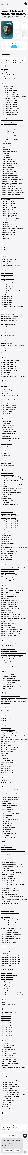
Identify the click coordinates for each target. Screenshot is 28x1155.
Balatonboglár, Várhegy (7, 88)
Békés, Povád (4, 128)
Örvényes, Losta (5, 710)
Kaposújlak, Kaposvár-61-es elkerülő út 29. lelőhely (11, 485)
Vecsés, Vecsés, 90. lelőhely (8, 1057)
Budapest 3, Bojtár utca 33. (8, 205)
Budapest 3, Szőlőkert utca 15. (9, 226)
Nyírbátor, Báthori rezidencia (8, 676)
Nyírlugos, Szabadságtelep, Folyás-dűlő (11, 686)
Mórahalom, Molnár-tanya (8, 627)
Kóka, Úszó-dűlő (5, 531)
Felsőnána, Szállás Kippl (7, 343)
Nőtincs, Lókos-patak (6, 665)
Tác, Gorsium (4, 950)
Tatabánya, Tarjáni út (6, 973)
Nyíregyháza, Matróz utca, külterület (10, 680)
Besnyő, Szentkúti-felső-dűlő (9, 124)
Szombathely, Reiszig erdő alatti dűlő (11, 934)
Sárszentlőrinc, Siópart (7, 809)
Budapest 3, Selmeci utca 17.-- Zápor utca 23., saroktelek (12, 221)
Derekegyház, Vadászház (7, 279)
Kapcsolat (22, 1127)
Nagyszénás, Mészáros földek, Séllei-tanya (12, 657)
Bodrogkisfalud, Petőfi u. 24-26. (9, 139)
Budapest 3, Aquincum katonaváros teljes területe (10, 195)
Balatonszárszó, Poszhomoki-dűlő (10, 108)
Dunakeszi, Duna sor (6, 296)
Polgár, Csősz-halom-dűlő (8, 764)
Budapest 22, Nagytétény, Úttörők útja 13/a (12, 192)
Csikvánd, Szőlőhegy (6, 261)
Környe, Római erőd (6, 549)
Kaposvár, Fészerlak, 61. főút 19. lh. (10, 490)
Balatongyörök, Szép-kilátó (8, 92)
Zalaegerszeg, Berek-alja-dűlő (9, 1084)
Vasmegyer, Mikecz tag (7, 1055)
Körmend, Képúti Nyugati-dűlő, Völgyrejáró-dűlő (14, 547)
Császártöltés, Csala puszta (8, 259)
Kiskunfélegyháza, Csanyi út (8, 514)
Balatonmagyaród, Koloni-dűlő (9, 100)
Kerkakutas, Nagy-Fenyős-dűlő (9, 508)
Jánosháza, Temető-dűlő (7, 465)
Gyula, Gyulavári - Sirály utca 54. (10, 401)
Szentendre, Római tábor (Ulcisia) (10, 894)
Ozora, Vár (3, 720)
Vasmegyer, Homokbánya (8, 1049)
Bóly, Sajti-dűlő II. (5, 153)
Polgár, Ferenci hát (6, 766)
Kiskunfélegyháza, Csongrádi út (9, 516)
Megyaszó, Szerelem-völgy (8, 596)
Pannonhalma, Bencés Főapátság (10, 747)
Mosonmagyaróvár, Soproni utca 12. (10, 633)
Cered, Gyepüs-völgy (6, 251)
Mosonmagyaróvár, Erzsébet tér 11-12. (11, 631)
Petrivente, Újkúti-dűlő (7, 760)
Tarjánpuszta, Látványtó (7, 967)
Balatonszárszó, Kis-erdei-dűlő (9, 104)
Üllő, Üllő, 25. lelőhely (6, 1030)
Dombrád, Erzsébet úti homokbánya (10, 287)
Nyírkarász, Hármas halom (8, 682)
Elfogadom (17, 1150)
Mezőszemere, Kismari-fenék (9, 606)
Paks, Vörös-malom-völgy (8, 741)
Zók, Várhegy (4, 1106)
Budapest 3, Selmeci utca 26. (9, 224)
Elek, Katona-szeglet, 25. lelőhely (10, 316)
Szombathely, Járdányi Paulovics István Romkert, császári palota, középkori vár (11, 927)
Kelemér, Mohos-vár (6, 502)
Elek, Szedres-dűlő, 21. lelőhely (9, 320)
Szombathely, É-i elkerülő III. (8, 923)
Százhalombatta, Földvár (7, 874)
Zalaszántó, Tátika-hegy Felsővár (10, 1096)
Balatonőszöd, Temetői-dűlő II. (9, 102)
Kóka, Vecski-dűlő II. (6, 541)
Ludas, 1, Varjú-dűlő (6, 581)
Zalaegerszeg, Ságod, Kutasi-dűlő (10, 1092)
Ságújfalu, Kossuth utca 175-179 (9, 789)
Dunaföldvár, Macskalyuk (7, 294)
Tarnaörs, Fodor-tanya (7, 969)
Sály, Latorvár (4, 801)
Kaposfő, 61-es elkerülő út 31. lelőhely (11, 477)
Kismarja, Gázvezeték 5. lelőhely (9, 527)
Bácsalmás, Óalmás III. (7, 116)
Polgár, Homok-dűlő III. (7, 770)
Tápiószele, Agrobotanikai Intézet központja (12, 955)
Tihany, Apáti (4, 981)
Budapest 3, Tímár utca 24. (8, 230)
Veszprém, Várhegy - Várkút (8, 1061)
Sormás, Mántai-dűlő (6, 853)
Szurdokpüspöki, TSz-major (8, 942)
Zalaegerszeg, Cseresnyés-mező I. (10, 1086)
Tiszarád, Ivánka (5, 989)
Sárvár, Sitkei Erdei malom (8, 827)
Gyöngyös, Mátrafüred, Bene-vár (10, 392)
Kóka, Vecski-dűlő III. (6, 539)
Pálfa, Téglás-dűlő (6, 745)
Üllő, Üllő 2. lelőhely (6, 1026)
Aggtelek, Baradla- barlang (8, 73)
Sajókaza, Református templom (9, 791)
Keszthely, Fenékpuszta (7, 510)
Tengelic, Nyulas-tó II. (7, 977)
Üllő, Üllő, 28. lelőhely (6, 1035)
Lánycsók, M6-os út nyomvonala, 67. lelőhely (13, 567)
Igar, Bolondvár (5, 453)
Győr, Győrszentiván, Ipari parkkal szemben (12, 396)
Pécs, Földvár (4, 753)
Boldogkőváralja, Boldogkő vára (9, 151)
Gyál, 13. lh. (4, 386)
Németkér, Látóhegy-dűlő (7, 661)
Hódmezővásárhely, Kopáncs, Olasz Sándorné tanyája (10, 435)
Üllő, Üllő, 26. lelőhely (6, 1031)
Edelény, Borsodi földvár (7, 314)
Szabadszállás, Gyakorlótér (8, 862)
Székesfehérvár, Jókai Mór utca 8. (10, 890)
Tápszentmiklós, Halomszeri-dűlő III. (10, 961)
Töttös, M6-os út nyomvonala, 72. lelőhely (12, 994)
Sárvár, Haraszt (5, 821)
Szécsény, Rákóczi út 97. (7, 880)
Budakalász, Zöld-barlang (8, 167)
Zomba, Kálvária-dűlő (7, 1108)
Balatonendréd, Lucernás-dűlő (9, 90)
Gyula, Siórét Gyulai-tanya (8, 403)
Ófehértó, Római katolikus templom (10, 696)
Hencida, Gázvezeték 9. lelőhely (9, 431)
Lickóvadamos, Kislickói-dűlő (9, 575)
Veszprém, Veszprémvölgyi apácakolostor (12, 1063)
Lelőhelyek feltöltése (7, 1127)
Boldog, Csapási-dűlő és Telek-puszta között (13, 141)
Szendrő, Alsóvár (5, 892)
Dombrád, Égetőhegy (6, 285)
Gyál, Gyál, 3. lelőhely (6, 388)
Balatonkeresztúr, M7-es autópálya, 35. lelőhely (13, 96)
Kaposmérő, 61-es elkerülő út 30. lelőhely (12, 479)
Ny (15, 60)
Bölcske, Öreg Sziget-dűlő (8, 161)
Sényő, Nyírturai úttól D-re (8, 837)
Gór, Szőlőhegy (5, 374)
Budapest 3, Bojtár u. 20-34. (8, 203)
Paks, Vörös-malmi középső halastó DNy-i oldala (14, 739)
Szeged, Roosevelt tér (7, 886)
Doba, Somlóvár (5, 281)
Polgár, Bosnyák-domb (7, 762)
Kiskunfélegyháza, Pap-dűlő (8, 518)
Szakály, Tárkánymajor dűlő (8, 870)
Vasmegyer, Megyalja (7, 1051)
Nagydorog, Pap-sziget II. (8, 647)
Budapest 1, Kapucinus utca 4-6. (9, 175)
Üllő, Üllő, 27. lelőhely (6, 1033)
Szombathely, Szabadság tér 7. (9, 936)
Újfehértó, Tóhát (5, 1002)
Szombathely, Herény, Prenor (8, 925)
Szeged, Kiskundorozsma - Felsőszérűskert (12, 884)
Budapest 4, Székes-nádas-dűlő (9, 232)
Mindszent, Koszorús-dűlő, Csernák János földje (14, 608)
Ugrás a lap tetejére (5, 65)
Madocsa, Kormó (5, 588)
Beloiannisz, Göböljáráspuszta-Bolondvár (12, 120)
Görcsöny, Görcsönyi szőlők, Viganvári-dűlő (13, 376)
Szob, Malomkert (5, 917)
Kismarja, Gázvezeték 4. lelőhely (9, 526)
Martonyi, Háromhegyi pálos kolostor (11, 592)
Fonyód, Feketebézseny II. (8, 351)
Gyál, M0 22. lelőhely (6, 390)
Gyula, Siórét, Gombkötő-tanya (9, 407)
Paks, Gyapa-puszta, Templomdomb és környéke (14, 734)
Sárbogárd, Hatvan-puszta (8, 803)
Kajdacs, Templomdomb (7, 475)
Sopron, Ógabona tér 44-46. (8, 849)
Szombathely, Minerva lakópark (9, 932)
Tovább (19, 1147)
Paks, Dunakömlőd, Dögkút (8, 730)
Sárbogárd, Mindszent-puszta (9, 805)
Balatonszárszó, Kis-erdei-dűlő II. (10, 106)
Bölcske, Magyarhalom (7, 159)
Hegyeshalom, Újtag (6, 427)
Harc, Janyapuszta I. (6, 423)
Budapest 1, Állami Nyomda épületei (10, 173)
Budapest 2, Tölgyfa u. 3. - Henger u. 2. (11, 190)
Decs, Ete (3, 277)
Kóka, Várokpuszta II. (6, 535)
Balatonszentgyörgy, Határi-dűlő (9, 110)
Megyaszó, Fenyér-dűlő (7, 594)
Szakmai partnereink (16, 1125)
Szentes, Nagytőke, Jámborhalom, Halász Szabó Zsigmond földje (14, 900)
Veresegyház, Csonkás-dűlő (8, 1059)
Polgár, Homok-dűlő (6, 768)
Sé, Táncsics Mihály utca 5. (8, 835)
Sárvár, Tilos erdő (5, 831)
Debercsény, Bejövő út (7, 275)
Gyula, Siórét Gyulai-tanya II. (8, 405)
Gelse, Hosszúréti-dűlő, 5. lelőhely (10, 368)
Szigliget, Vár (4, 905)
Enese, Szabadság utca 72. (8, 324)
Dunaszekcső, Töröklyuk (7, 304)
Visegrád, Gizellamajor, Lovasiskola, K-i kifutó (13, 1067)
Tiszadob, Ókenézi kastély (8, 987)
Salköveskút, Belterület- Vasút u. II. (10, 799)
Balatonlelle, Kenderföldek (8, 98)
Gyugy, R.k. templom (6, 397)
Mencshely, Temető (6, 598)
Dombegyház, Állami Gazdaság (9, 283)
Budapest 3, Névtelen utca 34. (9, 213)
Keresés (4, 1129)
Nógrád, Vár (4, 663)
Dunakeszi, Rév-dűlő (6, 298)
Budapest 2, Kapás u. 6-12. (8, 186)
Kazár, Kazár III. (5, 496)
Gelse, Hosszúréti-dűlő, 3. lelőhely (10, 364)
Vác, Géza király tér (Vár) (7, 1045)
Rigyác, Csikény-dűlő (6, 782)
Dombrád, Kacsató (6, 289)
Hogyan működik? (6, 1125)
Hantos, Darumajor (6, 421)
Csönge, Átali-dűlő (6, 263)
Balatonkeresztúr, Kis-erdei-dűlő (9, 94)
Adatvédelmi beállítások (25, 1152)
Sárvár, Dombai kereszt (7, 815)
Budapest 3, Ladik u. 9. (7, 209)
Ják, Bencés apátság (6, 463)
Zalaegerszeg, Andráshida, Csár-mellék (11, 1080)
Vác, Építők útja (5, 1043)
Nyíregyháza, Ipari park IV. (8, 678)
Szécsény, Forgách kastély (8, 876)
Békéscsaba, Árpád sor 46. (8, 130)
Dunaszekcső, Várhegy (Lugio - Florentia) (12, 306)
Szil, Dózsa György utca (7, 911)
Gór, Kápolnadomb (6, 372)
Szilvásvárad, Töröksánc (7, 915)
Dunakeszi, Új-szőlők (6, 300)
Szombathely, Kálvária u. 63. (8, 930)
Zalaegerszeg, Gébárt (7, 1088)
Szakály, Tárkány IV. (6, 868)
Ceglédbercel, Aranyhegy (8, 247)
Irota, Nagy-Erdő (5, 455)
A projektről (15, 1127)
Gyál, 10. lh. (4, 384)
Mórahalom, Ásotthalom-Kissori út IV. (11, 614)
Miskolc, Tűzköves (6, 610)
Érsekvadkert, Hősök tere (7, 335)
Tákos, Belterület (5, 951)
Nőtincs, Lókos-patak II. (7, 666)
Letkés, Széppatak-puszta (8, 573)
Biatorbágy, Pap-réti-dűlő (7, 138)
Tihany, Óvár (4, 985)
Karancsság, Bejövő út (7, 494)
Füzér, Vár (3, 353)
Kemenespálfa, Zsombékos (8, 506)
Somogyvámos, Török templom (9, 845)
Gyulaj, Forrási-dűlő (6, 413)
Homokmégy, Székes (6, 444)
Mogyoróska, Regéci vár (7, 612)
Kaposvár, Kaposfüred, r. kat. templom (11, 492)
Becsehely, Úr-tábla (6, 118)
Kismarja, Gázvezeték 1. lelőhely (9, 520)
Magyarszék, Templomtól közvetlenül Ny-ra (12, 590)
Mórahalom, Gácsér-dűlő (7, 625)
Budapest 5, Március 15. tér (8, 234)
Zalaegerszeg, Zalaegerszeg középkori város (13, 1094)
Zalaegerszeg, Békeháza (7, 1082)
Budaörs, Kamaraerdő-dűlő (8, 171)
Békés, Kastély (5, 126)
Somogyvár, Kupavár (6, 847)
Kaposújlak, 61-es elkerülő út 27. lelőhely (11, 481)
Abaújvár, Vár (4, 69)
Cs (8, 57)
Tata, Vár (3, 971)
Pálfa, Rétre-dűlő (5, 743)
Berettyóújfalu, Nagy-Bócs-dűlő (9, 122)
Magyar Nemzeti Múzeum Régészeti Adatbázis (10, 16)
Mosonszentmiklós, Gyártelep (9, 635)
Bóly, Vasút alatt (5, 155)
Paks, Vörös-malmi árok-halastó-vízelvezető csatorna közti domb (13, 736)
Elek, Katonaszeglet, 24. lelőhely (9, 318)
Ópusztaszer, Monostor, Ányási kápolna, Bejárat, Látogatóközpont (14, 698)
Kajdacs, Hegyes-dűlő (7, 473)
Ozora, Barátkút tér (6, 718)
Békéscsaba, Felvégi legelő (8, 132)
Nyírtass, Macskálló (6, 688)
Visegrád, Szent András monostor (10, 1069)
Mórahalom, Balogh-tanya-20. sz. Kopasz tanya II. (12, 620)
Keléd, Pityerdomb (6, 498)
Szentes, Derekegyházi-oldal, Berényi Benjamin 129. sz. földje (14, 896)
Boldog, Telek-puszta (6, 147)
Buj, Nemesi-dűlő (5, 240)
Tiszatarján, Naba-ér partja (8, 990)
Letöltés (14, 46)
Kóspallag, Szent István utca (8, 553)
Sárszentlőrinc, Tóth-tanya (8, 811)
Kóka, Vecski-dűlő (5, 537)
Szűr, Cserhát (4, 940)
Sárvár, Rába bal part (6, 825)
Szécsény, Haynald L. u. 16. (8, 878)
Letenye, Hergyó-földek (7, 571)
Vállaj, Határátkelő (6, 1047)
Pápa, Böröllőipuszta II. (7, 751)
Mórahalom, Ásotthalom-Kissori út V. (10, 616)
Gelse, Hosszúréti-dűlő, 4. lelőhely (10, 366)
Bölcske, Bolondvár (6, 157)
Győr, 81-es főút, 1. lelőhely (8, 394)
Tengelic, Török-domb (7, 979)
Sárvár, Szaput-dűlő (6, 829)
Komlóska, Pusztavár (6, 545)
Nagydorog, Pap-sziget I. (7, 645)
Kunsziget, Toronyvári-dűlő (8, 557)
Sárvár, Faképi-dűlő (6, 817)
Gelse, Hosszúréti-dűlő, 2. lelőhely (10, 362)
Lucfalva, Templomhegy (7, 579)
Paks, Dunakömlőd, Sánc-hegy (9, 732)
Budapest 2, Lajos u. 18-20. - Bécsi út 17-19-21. (13, 188)
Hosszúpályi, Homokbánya (8, 446)
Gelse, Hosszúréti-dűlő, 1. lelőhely (10, 360)
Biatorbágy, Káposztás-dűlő (8, 135)
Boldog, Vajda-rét (5, 149)
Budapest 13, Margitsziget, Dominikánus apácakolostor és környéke (11, 183)
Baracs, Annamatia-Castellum (9, 114)
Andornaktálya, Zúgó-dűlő (8, 79)
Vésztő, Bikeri (4, 1065)
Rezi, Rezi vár (4, 780)
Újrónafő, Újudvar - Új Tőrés (8, 1004)
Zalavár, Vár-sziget (6, 1098)
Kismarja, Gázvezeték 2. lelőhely (9, 522)
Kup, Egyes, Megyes (6, 559)
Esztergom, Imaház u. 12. (7, 328)
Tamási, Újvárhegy (6, 953)
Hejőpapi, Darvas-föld (7, 429)
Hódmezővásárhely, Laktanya (9, 442)
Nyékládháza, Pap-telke (7, 674)
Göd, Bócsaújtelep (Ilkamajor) (9, 370)
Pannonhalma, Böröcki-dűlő (8, 749)
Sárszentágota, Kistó (6, 807)
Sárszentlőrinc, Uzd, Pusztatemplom (10, 813)
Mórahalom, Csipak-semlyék (8, 623)
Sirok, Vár (3, 841)
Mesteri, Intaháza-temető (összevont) (11, 600)
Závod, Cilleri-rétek (6, 1102)
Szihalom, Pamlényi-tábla (8, 907)
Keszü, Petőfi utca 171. (7, 512)
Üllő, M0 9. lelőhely (6, 1022)
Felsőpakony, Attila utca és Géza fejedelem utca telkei (12, 346)
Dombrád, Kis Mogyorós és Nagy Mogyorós (12, 290)
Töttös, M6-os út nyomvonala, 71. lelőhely (12, 992)
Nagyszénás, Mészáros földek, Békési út (12, 655)
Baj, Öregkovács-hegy (7, 86)
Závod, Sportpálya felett (7, 1104)
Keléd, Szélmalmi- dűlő (7, 500)
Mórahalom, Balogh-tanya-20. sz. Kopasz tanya (13, 618)
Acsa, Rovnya (4, 71)
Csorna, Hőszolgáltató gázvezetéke (10, 265)
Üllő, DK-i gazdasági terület (8, 1012)
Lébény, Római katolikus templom (10, 569)
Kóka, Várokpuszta (6, 533)
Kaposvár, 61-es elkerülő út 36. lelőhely (11, 488)
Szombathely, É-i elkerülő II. (8, 921)
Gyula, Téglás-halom (6, 411)
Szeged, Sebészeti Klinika (8, 888)
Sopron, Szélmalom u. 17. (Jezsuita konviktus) (13, 851)
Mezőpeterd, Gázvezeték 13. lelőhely (10, 602)
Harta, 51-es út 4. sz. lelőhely (8, 425)
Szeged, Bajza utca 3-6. (7, 882)
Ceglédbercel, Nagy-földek (8, 249)
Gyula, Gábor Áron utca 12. (8, 399)
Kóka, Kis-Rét (4, 529)
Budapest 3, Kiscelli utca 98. (8, 207)
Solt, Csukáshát (5, 843)
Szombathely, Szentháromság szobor (11, 938)
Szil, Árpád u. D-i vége (7, 909)
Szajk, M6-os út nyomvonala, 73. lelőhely (12, 864)
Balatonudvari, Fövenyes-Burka (9, 112)
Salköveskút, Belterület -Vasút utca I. (11, 797)
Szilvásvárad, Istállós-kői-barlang (10, 913)
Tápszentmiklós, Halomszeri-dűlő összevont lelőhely (10, 964)
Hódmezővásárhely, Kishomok (9, 433)
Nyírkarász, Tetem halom (7, 684)
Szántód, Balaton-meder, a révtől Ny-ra (11, 872)
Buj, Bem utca (4, 236)
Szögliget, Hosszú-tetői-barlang (9, 919)
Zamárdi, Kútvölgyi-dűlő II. (8, 1100)
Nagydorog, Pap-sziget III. (8, 649)
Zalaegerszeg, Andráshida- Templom (11, 1078)
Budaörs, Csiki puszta (6, 169)
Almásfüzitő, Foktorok (6, 77)
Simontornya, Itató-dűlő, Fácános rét (11, 839)
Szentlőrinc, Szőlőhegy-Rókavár (9, 903)
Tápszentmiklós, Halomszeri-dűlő (10, 957)
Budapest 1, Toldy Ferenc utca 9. (9, 177)
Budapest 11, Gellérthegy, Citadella (10, 181)
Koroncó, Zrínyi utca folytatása (9, 551)
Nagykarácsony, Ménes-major (9, 651)
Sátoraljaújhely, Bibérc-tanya (9, 833)
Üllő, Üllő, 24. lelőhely (6, 1028)
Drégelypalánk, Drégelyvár (8, 292)
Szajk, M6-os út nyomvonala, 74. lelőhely (12, 866)
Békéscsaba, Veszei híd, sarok (9, 134)
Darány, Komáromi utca (7, 273)
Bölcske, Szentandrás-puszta (9, 163)
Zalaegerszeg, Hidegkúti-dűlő (9, 1090)
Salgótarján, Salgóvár (7, 795)
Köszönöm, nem (8, 1150)
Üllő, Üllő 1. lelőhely (6, 1024)
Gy (22, 57)
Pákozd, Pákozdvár (6, 728)
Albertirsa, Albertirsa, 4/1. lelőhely (10, 75)
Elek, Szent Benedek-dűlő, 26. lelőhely (11, 322)
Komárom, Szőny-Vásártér (8, 543)
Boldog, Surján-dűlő (6, 143)
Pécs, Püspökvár (5, 755)
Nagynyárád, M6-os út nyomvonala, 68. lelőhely (14, 653)
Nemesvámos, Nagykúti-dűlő (9, 659)
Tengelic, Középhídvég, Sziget (9, 975)
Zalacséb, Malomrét (6, 1076)
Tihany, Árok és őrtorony (7, 983)
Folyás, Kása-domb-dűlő (7, 349)
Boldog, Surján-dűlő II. (7, 145)
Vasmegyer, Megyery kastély (9, 1053)
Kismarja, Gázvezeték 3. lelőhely (9, 524)
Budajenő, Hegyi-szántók (7, 165)
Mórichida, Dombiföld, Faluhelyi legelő (11, 629)
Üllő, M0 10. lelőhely (6, 1018)
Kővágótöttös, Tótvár (6, 555)
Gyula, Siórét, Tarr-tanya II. (8, 409)
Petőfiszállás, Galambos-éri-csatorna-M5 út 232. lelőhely (12, 757)
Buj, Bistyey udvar (6, 238)
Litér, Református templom (8, 577)
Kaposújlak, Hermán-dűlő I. (8, 483)
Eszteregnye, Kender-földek (8, 326)
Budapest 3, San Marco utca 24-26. (10, 219)
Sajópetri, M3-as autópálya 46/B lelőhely (12, 793)
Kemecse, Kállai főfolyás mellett (9, 504)
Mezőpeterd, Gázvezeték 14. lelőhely (10, 604)
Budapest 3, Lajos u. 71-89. (8, 211)
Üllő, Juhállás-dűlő (6, 1014)
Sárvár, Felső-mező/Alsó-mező (9, 819)
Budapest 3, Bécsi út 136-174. (8, 201)
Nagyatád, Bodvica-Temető (8, 643)
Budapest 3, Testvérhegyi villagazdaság (12, 228)
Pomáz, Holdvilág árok (7, 772)
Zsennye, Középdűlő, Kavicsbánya (10, 1116)
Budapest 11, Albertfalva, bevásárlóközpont (12, 179)
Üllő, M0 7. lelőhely (6, 1020)
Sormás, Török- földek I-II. (8, 855)
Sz (6, 62)
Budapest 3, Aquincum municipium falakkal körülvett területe (12, 198)
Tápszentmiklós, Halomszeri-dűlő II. (10, 959)
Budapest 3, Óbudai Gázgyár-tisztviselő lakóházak (9, 216)
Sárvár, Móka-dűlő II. (6, 823)
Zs (20, 62)
